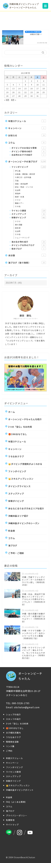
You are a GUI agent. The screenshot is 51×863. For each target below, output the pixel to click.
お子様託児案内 (13, 732)
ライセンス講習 (28, 210)
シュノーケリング (22, 237)
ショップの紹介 (13, 714)
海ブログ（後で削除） (26, 262)
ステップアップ (28, 213)
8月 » (13, 99)
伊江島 (17, 171)
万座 (17, 180)
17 (38, 88)
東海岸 (17, 193)
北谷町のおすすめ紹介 (27, 154)
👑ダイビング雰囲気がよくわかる (25, 463)
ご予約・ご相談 (16, 552)
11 (43, 84)
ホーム (11, 411)
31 (38, 96)
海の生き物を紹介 (28, 241)
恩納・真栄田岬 (21, 184)
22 (25, 92)
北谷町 (17, 190)
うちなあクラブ (16, 456)
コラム (26, 142)
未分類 (26, 255)
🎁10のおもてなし (17, 434)
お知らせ (26, 135)
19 (7, 92)
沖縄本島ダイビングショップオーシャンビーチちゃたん (24, 6)
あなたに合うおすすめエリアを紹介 (26, 508)
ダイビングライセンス (19, 486)
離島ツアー (19, 203)
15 (25, 88)
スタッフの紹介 (13, 719)
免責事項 (10, 820)
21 (19, 92)
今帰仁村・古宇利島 (23, 177)
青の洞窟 (18, 224)
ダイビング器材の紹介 (27, 151)
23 (31, 92)
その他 (17, 206)
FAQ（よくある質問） (16, 801)
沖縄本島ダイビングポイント (20, 790)
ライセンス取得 (13, 771)
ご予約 (9, 750)
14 (19, 88)
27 (13, 96)
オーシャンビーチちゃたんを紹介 (25, 419)
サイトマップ (12, 824)
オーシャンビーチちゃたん (30, 676)
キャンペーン (26, 128)
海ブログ (12, 545)
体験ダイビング (28, 217)
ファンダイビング (28, 166)
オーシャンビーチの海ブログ (26, 161)
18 (43, 88)
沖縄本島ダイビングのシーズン (23, 523)
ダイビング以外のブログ (28, 245)
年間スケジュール (26, 121)
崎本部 (17, 228)
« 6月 (6, 99)
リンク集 (10, 746)
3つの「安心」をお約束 (20, 426)
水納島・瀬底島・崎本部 (25, 174)
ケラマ (17, 200)
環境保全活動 (12, 741)
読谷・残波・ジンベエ (24, 187)
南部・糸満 (19, 196)
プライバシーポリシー (16, 815)
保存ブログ (27, 248)
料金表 (11, 530)
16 (31, 88)
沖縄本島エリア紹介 (18, 515)
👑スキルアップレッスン (20, 478)
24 (38, 92)
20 (13, 92)
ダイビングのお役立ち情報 (27, 147)
